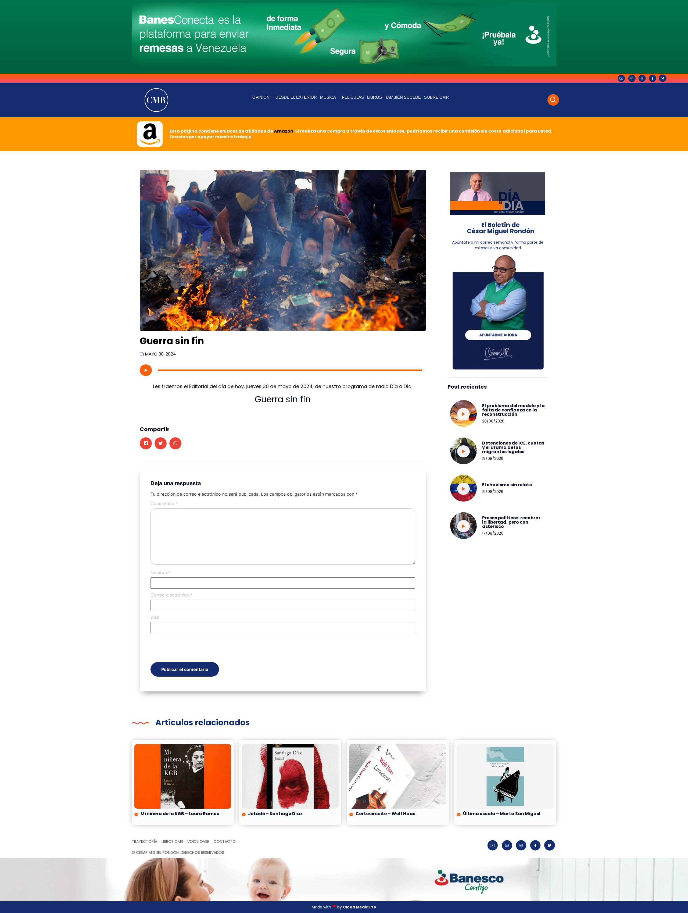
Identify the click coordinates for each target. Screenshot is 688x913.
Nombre (160, 572)
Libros (374, 97)
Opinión (261, 97)
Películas (353, 97)
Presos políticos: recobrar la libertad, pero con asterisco (511, 522)
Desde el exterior (296, 97)
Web (154, 617)
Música (328, 97)
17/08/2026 (492, 533)
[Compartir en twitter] (161, 443)
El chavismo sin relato (507, 485)
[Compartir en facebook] (146, 443)
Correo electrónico (171, 595)
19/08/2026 (492, 458)
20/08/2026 (493, 421)
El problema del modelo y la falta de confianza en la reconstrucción (513, 410)
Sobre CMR (436, 97)
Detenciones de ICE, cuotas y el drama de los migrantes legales (513, 447)
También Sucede (403, 97)
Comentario (164, 503)
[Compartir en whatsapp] (175, 443)
